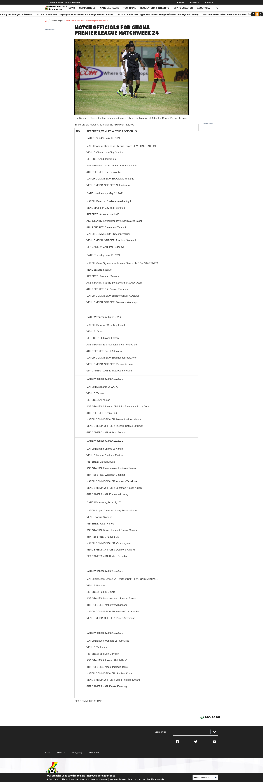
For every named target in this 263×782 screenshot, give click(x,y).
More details (157, 779)
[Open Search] (216, 8)
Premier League (57, 21)
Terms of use (93, 753)
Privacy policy (76, 753)
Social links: (160, 732)
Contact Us (60, 753)
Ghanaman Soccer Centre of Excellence (64, 2)
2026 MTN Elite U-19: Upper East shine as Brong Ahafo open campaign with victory (142, 14)
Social (47, 753)
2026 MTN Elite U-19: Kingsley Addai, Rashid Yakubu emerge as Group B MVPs (59, 14)
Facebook (195, 2)
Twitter (181, 2)
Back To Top (213, 717)
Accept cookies (201, 777)
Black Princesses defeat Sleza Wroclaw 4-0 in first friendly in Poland (221, 14)
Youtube (210, 2)
